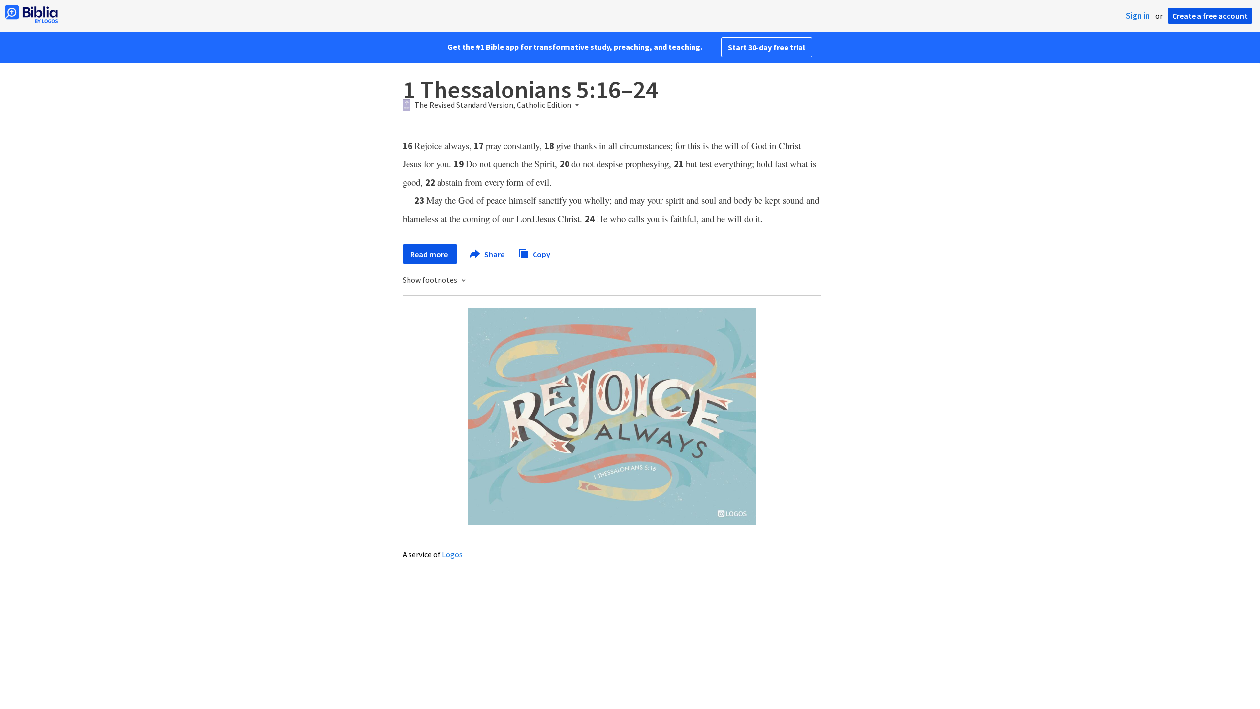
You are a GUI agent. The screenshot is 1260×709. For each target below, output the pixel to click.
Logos (452, 554)
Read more (429, 254)
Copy (540, 253)
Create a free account (1210, 16)
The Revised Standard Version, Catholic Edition (492, 105)
